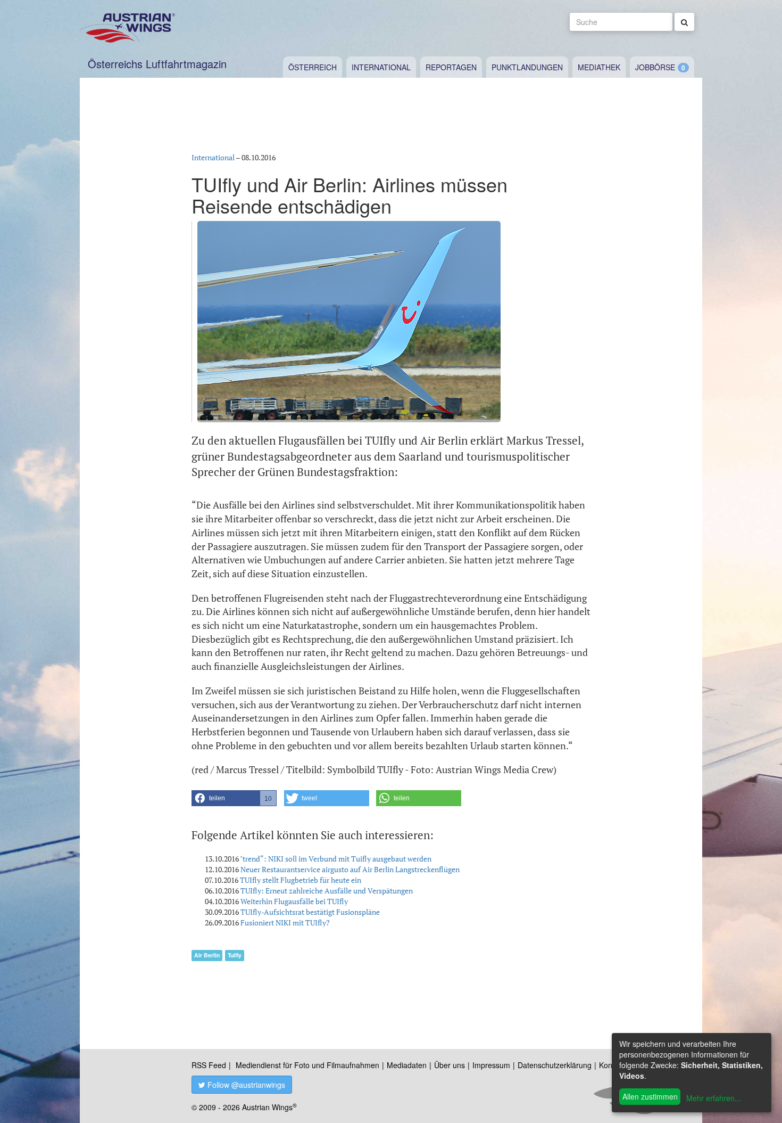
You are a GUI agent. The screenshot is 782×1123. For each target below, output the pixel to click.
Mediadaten (407, 1065)
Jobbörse (655, 67)
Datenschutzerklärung (555, 1065)
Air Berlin (207, 955)
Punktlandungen (527, 67)
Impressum (491, 1065)
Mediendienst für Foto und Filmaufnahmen (307, 1065)
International (381, 67)
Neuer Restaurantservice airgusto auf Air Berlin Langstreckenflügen (350, 869)
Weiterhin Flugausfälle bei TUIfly (294, 901)
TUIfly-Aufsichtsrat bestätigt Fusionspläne (310, 912)
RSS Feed (209, 1065)
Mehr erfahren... (713, 1098)
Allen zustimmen (650, 1096)
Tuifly (235, 955)
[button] (234, 798)
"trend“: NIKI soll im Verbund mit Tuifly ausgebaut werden (335, 859)
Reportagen (451, 67)
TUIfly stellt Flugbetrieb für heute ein (300, 880)
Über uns (449, 1065)
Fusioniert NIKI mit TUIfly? (285, 922)
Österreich (312, 67)
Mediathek (599, 67)
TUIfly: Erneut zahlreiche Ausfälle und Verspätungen (326, 891)
